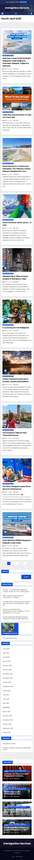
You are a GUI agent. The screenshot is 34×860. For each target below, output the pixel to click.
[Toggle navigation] (16, 13)
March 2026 (6, 661)
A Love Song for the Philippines (15, 328)
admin (17, 69)
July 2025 (6, 695)
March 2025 (6, 711)
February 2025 (7, 716)
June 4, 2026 (9, 778)
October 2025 (7, 682)
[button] (28, 13)
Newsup (27, 850)
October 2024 (7, 724)
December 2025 (8, 674)
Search (5, 571)
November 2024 (8, 720)
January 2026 (7, 669)
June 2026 (6, 649)
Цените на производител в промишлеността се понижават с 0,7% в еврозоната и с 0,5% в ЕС (16, 611)
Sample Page (19, 856)
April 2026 (6, 657)
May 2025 (6, 703)
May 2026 (6, 653)
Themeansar (17, 852)
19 (21, 563)
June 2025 (6, 699)
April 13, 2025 (8, 174)
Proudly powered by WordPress (12, 850)
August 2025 (7, 690)
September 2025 (8, 686)
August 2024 (7, 732)
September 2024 (8, 728)
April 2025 (6, 707)
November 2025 (8, 678)
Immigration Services (17, 7)
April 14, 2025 (8, 69)
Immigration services (8, 55)
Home (13, 856)
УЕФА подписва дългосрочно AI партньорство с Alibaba (15, 794)
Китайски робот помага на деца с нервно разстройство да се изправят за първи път (16, 603)
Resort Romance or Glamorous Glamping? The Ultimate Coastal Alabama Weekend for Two (16, 168)
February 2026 (7, 665)
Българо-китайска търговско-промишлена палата (17, 748)
